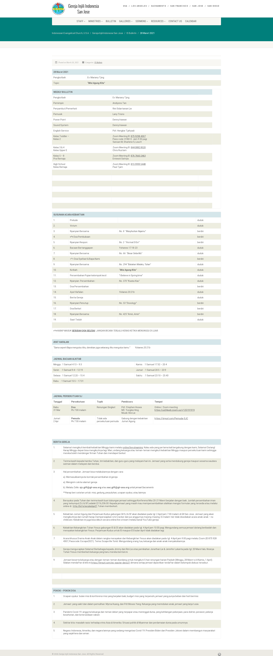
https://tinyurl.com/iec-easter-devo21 (110, 562)
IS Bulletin (98, 62)
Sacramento (158, 6)
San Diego (213, 6)
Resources (157, 21)
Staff (80, 21)
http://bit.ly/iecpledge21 (85, 506)
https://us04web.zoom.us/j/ (175, 410)
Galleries (124, 21)
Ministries (94, 21)
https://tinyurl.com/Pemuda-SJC (171, 418)
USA (125, 6)
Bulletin (111, 21)
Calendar (190, 21)
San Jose (197, 6)
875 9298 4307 (138, 136)
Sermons (141, 21)
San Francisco (179, 6)
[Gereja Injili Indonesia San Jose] (78, 8)
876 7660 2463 (138, 156)
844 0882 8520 (138, 147)
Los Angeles (139, 6)
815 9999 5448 (138, 164)
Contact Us (175, 21)
